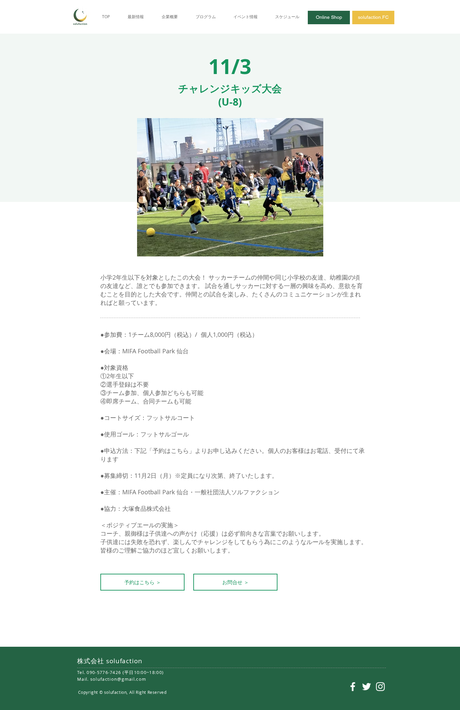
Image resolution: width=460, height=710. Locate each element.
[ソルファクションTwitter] (366, 687)
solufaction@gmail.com (118, 679)
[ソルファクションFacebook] (353, 687)
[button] (235, 582)
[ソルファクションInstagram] (380, 687)
